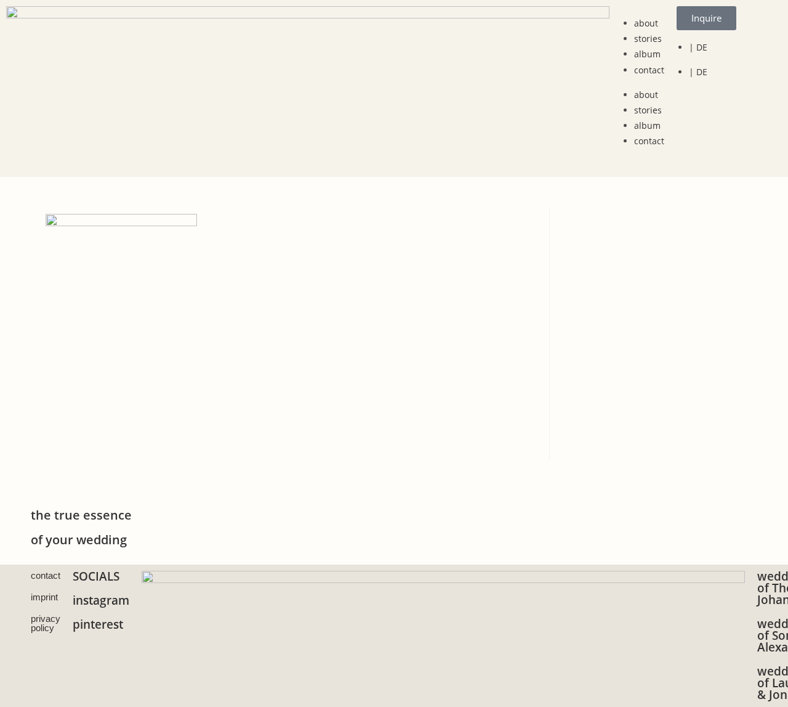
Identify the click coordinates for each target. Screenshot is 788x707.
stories (648, 38)
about (646, 23)
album (647, 54)
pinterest (98, 624)
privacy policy (45, 623)
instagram (101, 600)
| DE (698, 47)
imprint (44, 597)
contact (649, 70)
